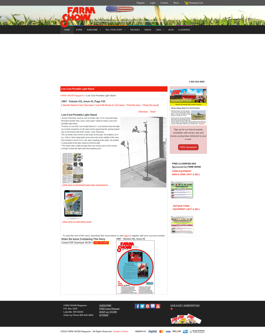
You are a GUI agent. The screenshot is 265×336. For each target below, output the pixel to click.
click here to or (132, 175)
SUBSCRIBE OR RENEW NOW (132, 168)
